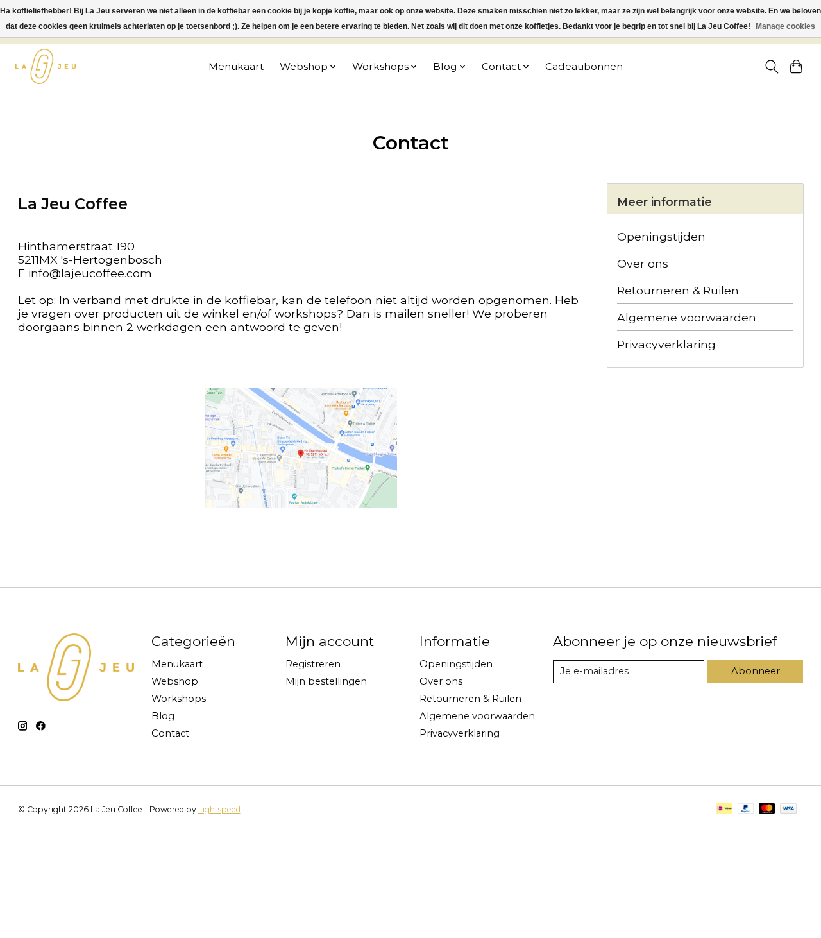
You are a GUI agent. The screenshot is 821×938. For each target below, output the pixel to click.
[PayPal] (746, 809)
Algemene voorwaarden (686, 317)
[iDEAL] (724, 809)
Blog (162, 716)
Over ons (642, 263)
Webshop (174, 681)
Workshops (178, 698)
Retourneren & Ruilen (678, 290)
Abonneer (755, 671)
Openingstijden (661, 236)
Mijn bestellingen (326, 681)
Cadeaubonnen (584, 66)
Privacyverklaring (666, 344)
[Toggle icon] (771, 66)
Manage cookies (785, 26)
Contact (170, 733)
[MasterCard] (767, 809)
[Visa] (788, 809)
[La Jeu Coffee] (45, 66)
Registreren (313, 664)
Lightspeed (219, 809)
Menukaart (236, 66)
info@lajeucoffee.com (90, 273)
